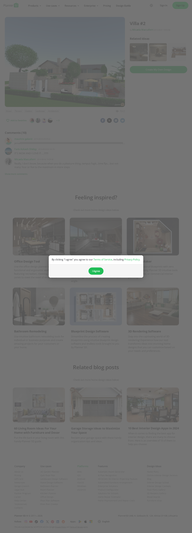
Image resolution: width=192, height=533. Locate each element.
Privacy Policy (132, 259)
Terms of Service (102, 259)
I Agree (96, 271)
